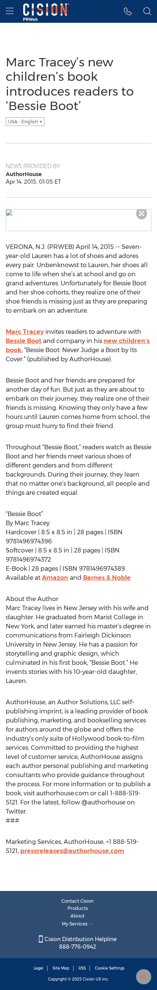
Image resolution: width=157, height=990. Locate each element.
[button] (128, 11)
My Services (75, 924)
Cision (89, 979)
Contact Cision (77, 901)
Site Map (61, 968)
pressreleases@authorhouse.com (72, 851)
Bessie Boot (24, 341)
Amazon (55, 577)
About (77, 916)
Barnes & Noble (107, 577)
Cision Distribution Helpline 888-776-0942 (80, 943)
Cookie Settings (110, 968)
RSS (82, 968)
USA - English (23, 121)
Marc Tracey (25, 331)
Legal (38, 968)
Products (77, 908)
